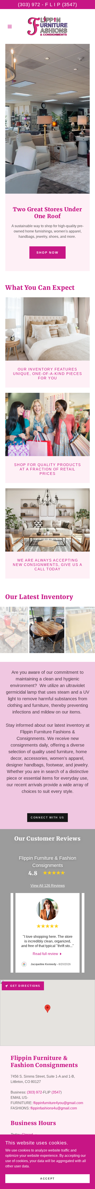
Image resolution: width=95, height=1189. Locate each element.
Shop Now (47, 252)
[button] (11, 26)
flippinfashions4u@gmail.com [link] (53, 1108)
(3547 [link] (56, 1092)
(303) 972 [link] (34, 1092)
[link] (47, 26)
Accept (47, 1178)
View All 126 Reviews (47, 886)
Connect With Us (47, 817)
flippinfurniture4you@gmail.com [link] (58, 1103)
